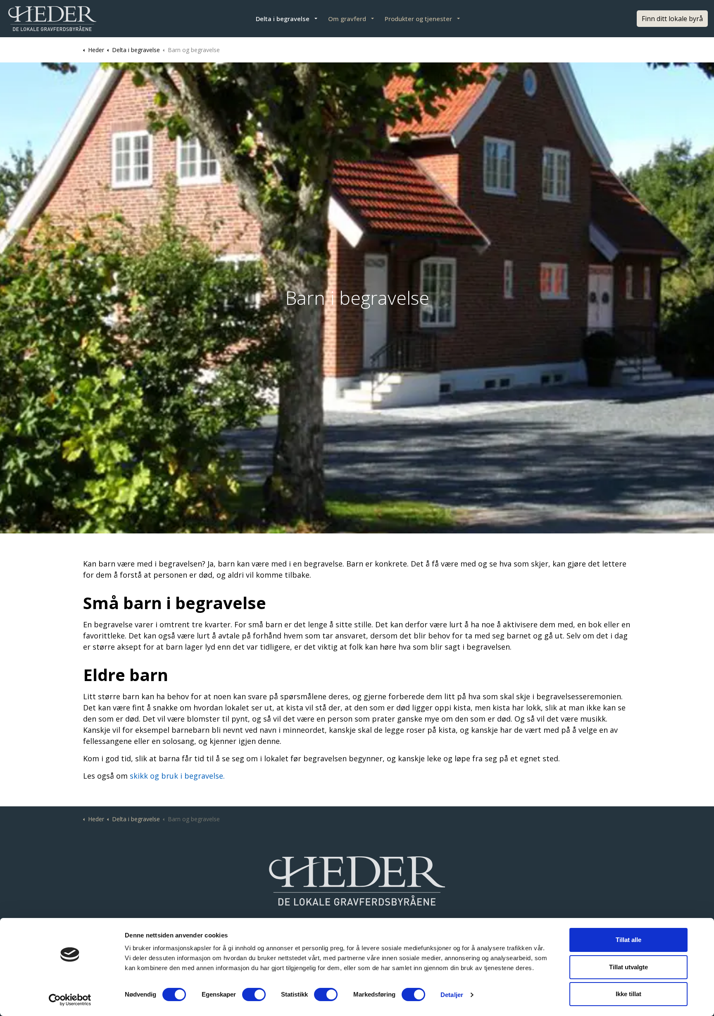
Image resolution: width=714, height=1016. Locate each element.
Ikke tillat (628, 993)
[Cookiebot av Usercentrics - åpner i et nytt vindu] (70, 1000)
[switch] (254, 994)
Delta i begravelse (282, 18)
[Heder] (52, 18)
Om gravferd (347, 18)
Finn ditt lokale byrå (672, 18)
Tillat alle (628, 939)
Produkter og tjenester (418, 18)
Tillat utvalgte (628, 967)
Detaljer (451, 994)
